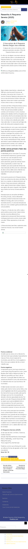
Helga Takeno (10, 23)
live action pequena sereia (18, 460)
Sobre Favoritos (13, 456)
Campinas (5, 501)
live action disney (5, 460)
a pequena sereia (5, 458)
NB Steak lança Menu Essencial (10, 9)
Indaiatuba (5, 505)
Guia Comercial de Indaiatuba (11, 507)
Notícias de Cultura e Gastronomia (12, 494)
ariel (12, 458)
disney (16, 458)
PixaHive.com (14, 519)
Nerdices (4, 498)
